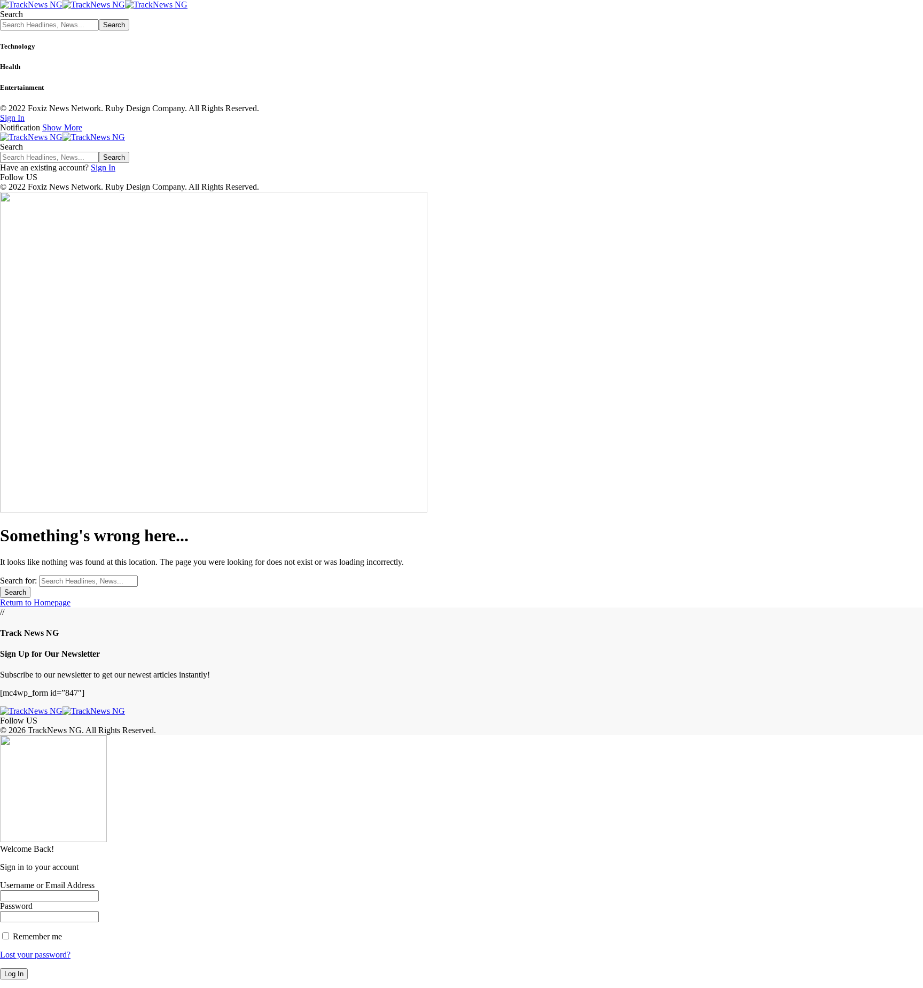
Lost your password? (35, 954)
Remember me (36, 936)
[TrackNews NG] (93, 4)
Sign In (103, 167)
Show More (62, 127)
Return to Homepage (35, 602)
